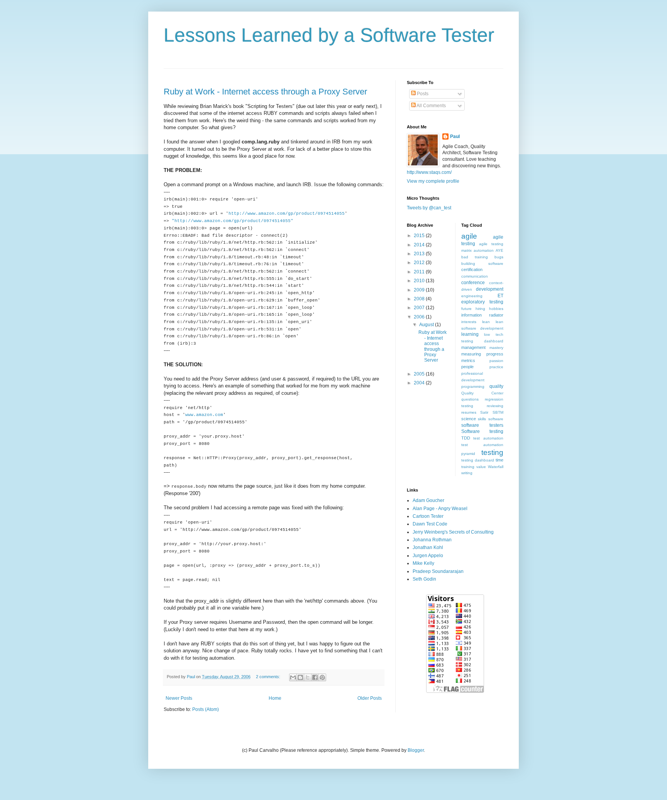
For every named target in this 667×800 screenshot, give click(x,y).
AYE (499, 250)
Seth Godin (424, 579)
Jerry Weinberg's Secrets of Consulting (453, 532)
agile (469, 236)
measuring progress (482, 354)
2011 (420, 272)
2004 (420, 383)
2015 (420, 235)
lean (486, 322)
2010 (420, 280)
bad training (474, 257)
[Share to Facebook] (315, 677)
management (473, 347)
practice (496, 367)
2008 (420, 298)
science (468, 418)
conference (473, 282)
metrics (468, 360)
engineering (471, 296)
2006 (420, 317)
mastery (496, 347)
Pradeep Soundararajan (438, 571)
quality (496, 386)
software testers (482, 425)
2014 (420, 245)
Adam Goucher (428, 500)
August (427, 324)
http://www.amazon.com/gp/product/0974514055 (287, 213)
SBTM (498, 412)
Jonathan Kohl (428, 547)
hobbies (496, 309)
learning (470, 334)
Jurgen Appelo (428, 555)
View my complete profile (433, 181)
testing (492, 452)
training (467, 467)
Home (275, 698)
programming (472, 386)
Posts (422, 93)
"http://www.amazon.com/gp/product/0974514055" (232, 221)
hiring (480, 309)
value (481, 467)
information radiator (482, 315)
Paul (455, 136)
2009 (420, 290)
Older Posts (369, 698)
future (466, 309)
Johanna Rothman (432, 539)
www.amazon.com (204, 415)
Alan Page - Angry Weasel (440, 508)
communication (474, 276)
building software (482, 263)
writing (466, 473)
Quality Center (482, 393)
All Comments (431, 105)
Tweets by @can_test (429, 208)
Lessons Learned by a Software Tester (329, 35)
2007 (420, 307)
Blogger (416, 750)
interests (468, 322)
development (489, 289)
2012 (420, 262)
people (467, 366)
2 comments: (268, 676)
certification (471, 269)
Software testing (482, 431)
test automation (488, 438)
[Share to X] (307, 677)
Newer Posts (179, 698)
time (499, 460)
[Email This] (293, 677)
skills (482, 419)
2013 (420, 253)
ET (500, 295)
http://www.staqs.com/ (429, 172)
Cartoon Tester (428, 516)
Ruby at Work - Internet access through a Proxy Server (265, 91)
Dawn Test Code (430, 524)
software (495, 419)
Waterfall (495, 467)
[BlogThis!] (300, 677)
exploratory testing (482, 302)
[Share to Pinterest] (322, 677)
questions (470, 399)
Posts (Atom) (205, 709)
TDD (465, 438)
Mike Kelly (423, 563)
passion (496, 361)
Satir (484, 412)
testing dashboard (477, 460)
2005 (420, 374)
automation (484, 250)
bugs (498, 257)
